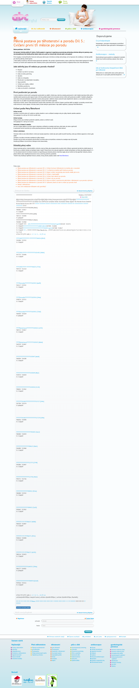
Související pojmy (56, 653)
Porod (53, 657)
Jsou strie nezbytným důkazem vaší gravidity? (32, 186)
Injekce (94, 655)
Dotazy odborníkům (17, 647)
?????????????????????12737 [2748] (26, 462)
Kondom (94, 658)
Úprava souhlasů (73, 637)
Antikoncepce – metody (105, 54)
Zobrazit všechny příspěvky (84, 191)
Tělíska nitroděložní (97, 649)
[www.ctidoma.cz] (16, 680)
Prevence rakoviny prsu (117, 651)
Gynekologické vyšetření (118, 655)
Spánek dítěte (75, 660)
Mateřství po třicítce (37, 655)
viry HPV (113, 664)
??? (25, 230)
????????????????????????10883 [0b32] (35, 226)
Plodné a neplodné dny (98, 660)
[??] (28, 224)
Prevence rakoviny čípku (118, 649)
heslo (38, 626)
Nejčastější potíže (57, 655)
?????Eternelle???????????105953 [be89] (28, 283)
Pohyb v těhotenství (24, 184)
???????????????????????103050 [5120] (28, 387)
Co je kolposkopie (103, 40)
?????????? (64, 204)
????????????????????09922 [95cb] (26, 491)
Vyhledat (61, 19)
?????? (37, 601)
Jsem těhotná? (56, 647)
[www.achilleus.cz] (28, 680)
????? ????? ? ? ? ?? (64, 601)
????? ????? (43, 601)
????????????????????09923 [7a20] (26, 507)
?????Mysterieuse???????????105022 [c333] (29, 328)
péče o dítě (70, 29)
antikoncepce (87, 29)
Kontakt (122, 637)
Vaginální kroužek (96, 651)
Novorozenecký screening (79, 647)
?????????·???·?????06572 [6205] (26, 552)
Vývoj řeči (74, 658)
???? (25, 601)
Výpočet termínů (16, 655)
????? (87, 199)
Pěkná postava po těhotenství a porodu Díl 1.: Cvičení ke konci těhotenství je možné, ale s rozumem (49, 168)
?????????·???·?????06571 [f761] (26, 536)
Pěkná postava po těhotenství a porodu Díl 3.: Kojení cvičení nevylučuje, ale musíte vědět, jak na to (48, 172)
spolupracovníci (110, 637)
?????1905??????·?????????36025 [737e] (28, 267)
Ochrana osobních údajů (55, 637)
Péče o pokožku (76, 653)
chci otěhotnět (38, 29)
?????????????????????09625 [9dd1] (27, 446)
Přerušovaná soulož (97, 662)
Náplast (94, 653)
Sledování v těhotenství (58, 651)
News (33, 601)
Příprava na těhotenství (38, 647)
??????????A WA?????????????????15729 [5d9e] (30, 418)
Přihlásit (88, 632)
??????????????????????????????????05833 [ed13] (38, 228)
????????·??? (70, 204)
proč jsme (98, 637)
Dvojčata (54, 658)
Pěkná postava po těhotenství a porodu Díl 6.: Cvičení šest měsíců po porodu (42, 176)
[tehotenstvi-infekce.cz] (52, 680)
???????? (78, 199)
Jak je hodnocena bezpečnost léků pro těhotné (109, 69)
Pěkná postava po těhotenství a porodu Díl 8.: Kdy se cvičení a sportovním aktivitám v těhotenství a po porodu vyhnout (55, 180)
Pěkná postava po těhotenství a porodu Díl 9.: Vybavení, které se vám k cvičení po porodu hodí (47, 182)
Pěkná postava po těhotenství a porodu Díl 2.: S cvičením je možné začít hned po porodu (45, 170)
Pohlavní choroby (116, 662)
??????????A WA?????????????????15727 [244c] (30, 401)
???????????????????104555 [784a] (26, 566)
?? (21, 601)
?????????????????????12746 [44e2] (26, 477)
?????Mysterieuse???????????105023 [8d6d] (29, 342)
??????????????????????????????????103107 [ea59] (45, 224)
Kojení (53, 660)
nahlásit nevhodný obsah (23, 607)
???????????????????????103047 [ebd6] (27, 356)
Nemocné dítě (76, 655)
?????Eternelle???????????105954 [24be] (28, 297)
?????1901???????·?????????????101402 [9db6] (30, 252)
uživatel (37, 621)
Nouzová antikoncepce (98, 657)
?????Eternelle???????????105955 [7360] (28, 312)
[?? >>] (43, 234)
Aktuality (14, 649)
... (38, 234)
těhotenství (55, 29)
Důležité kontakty (17, 658)
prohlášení (87, 637)
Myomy (113, 666)
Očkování (74, 649)
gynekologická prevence (109, 29)
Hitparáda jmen (16, 651)
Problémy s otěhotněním (19, 653)
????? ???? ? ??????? (52, 601)
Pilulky (93, 647)
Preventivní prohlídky (77, 651)
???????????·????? (55, 204)
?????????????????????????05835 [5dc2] (28, 432)
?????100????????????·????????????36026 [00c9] (30, 238)
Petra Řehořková (63, 155)
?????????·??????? (45, 204)
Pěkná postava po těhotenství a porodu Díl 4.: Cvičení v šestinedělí (38, 174)
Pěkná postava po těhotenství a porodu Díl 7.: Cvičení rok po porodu (39, 178)
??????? (37, 204)
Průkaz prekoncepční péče (39, 653)
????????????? (79, 204)
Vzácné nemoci (76, 657)
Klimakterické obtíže (117, 653)
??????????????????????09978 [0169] (27, 581)
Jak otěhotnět (35, 649)
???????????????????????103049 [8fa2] (27, 373)
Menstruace (114, 660)
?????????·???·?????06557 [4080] (26, 522)
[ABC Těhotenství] (24, 17)
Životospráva (35, 651)
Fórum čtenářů (16, 657)
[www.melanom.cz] (40, 680)
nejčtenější (21, 29)
